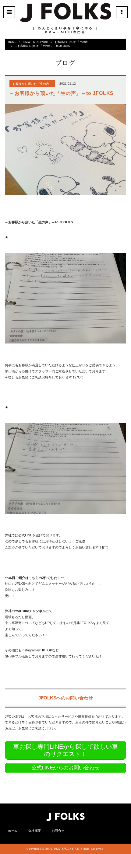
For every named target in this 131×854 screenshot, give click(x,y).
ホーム (13, 830)
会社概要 (34, 830)
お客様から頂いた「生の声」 (72, 42)
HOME (12, 42)
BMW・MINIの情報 (35, 42)
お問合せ (58, 830)
